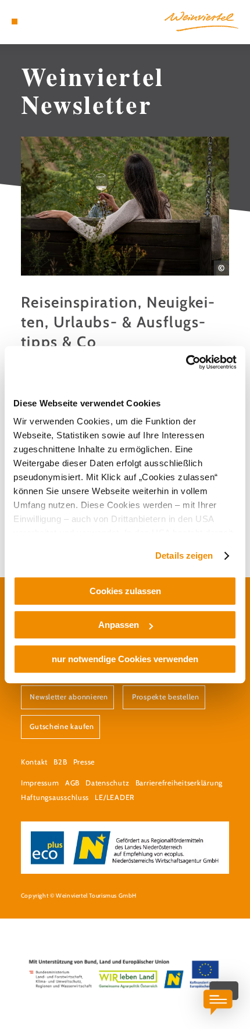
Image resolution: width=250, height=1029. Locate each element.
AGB (72, 782)
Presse (84, 762)
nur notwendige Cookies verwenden (125, 659)
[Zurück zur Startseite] (201, 21)
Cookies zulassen (125, 591)
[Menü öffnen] (14, 21)
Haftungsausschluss (55, 797)
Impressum (40, 782)
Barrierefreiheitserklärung (179, 782)
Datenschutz (107, 782)
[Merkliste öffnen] (42, 21)
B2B (60, 762)
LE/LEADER (114, 797)
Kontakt (34, 762)
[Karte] (32, 21)
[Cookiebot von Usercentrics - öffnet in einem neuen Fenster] (186, 362)
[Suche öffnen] (50, 21)
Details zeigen (184, 555)
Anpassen (118, 625)
